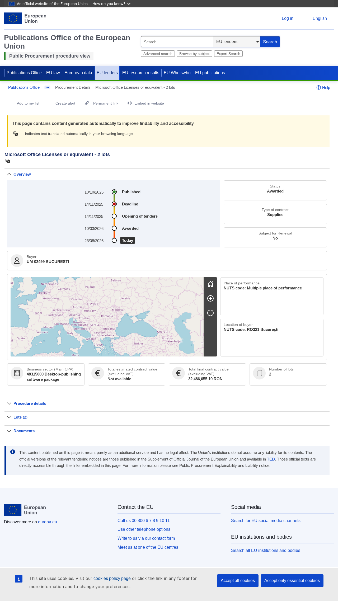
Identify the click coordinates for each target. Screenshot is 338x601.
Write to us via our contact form (146, 538)
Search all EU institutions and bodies (265, 550)
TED (271, 459)
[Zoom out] (210, 313)
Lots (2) (20, 417)
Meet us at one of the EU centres (148, 547)
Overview (22, 174)
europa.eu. (48, 522)
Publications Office (24, 73)
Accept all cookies (238, 580)
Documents (24, 431)
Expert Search (228, 53)
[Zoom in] (210, 298)
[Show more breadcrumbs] (47, 87)
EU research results (140, 73)
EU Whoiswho (177, 73)
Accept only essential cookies (292, 580)
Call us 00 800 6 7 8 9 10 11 (144, 520)
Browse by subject (194, 53)
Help (326, 87)
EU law (53, 73)
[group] (107, 316)
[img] (17, 133)
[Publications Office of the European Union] (25, 18)
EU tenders (107, 73)
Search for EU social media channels (266, 520)
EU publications (210, 73)
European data (78, 73)
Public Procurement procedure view (49, 56)
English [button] (320, 18)
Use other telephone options (144, 529)
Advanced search (157, 53)
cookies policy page (112, 578)
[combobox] (177, 41)
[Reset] (210, 283)
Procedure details (29, 403)
